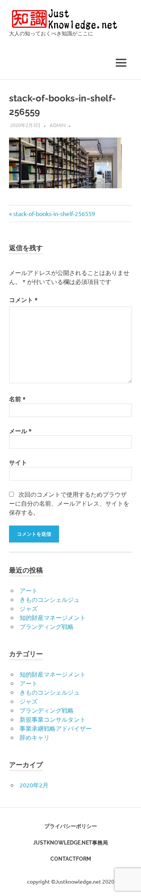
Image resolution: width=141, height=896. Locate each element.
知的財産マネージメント (53, 617)
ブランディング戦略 (47, 626)
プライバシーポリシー (70, 826)
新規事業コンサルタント (53, 719)
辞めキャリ (35, 737)
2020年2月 (34, 785)
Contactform (70, 859)
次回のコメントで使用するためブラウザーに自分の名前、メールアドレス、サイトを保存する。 (69, 503)
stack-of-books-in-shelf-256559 (54, 213)
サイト (18, 462)
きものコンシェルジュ (50, 599)
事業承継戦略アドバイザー (56, 728)
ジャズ (29, 608)
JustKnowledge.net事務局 (70, 843)
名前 (17, 399)
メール (20, 431)
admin (57, 125)
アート (29, 590)
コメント (23, 300)
